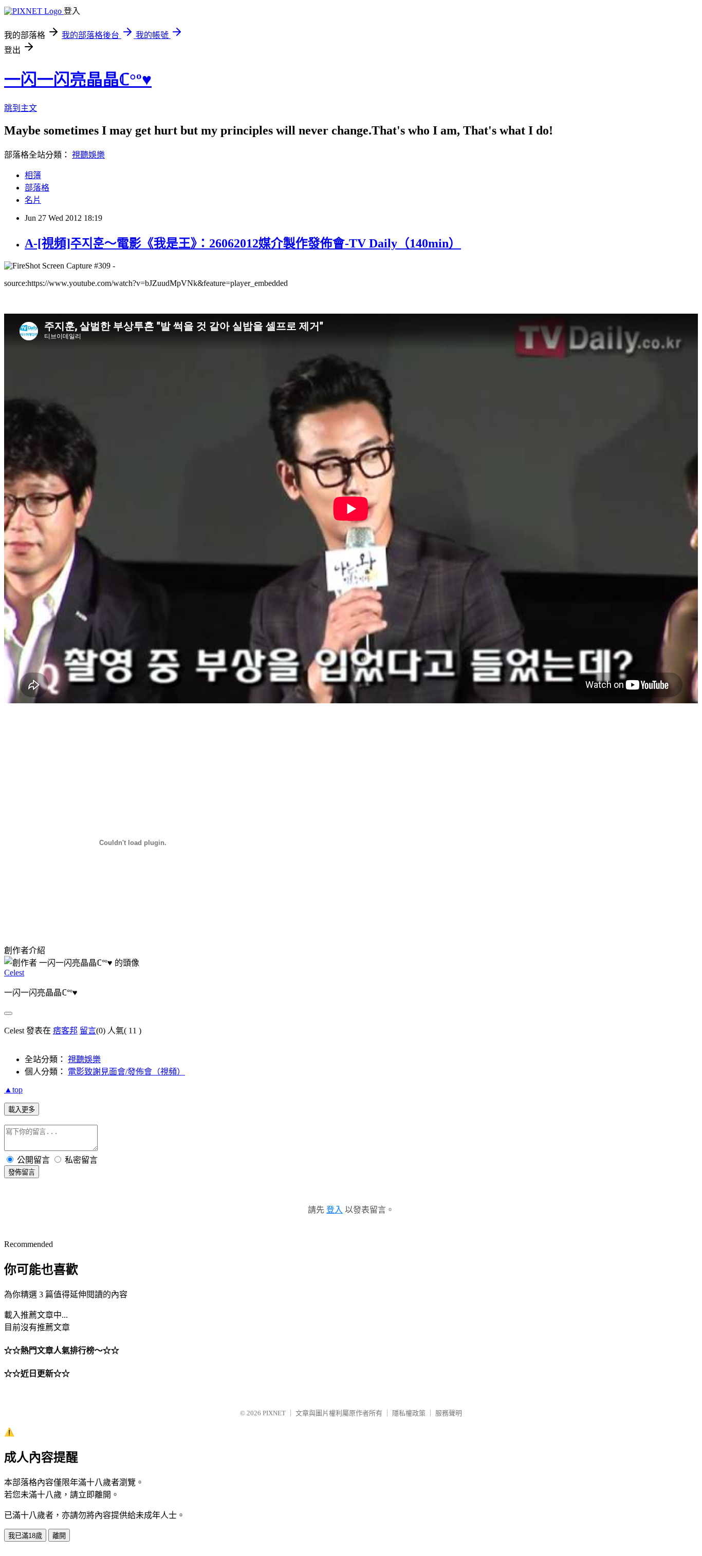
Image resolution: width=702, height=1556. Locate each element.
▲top (13, 1089)
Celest (14, 972)
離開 (59, 1536)
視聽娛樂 (88, 154)
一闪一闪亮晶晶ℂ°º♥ (78, 79)
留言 (88, 1030)
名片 (33, 200)
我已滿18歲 (25, 1536)
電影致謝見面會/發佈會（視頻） (126, 1071)
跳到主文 (20, 108)
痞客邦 (65, 1030)
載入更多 (21, 1109)
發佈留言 (21, 1172)
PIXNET (274, 1413)
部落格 (37, 187)
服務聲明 (448, 1413)
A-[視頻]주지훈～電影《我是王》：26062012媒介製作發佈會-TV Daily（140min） (243, 243)
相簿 (33, 175)
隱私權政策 (409, 1413)
